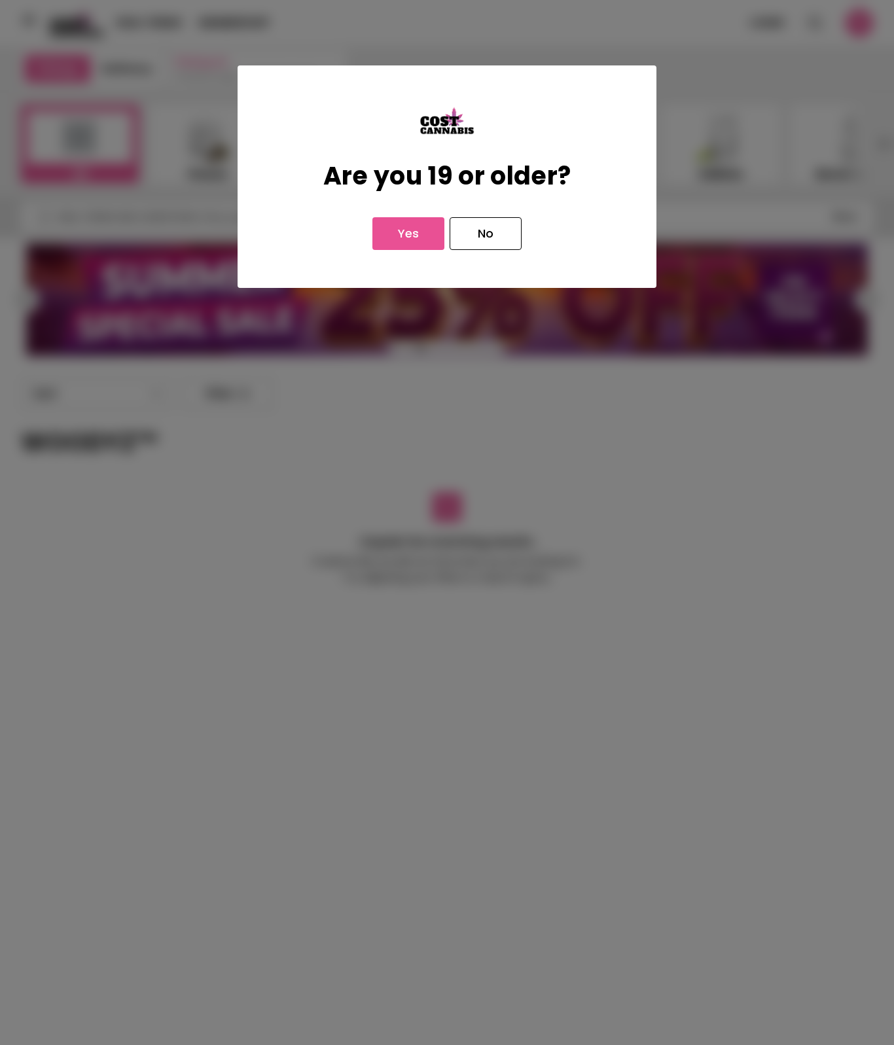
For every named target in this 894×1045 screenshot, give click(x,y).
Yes (408, 233)
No (485, 233)
